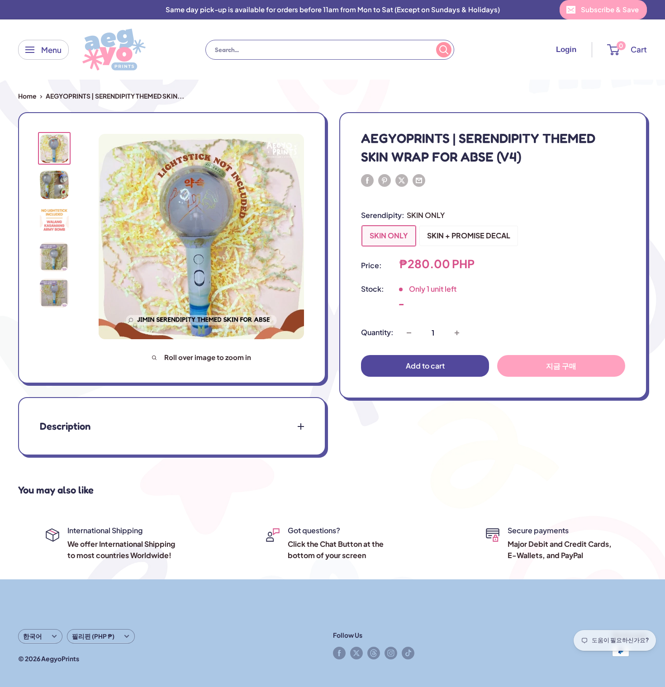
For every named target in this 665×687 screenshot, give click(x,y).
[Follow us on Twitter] (356, 652)
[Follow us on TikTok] (408, 652)
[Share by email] (419, 180)
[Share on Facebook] (367, 180)
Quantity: (377, 332)
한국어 (32, 636)
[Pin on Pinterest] (384, 180)
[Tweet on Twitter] (401, 180)
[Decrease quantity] (408, 332)
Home (27, 96)
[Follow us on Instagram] (391, 652)
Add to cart (425, 366)
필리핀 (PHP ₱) (93, 636)
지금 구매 (561, 366)
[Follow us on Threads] (373, 652)
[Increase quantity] (456, 332)
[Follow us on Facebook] (339, 652)
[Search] (443, 49)
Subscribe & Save (610, 9)
